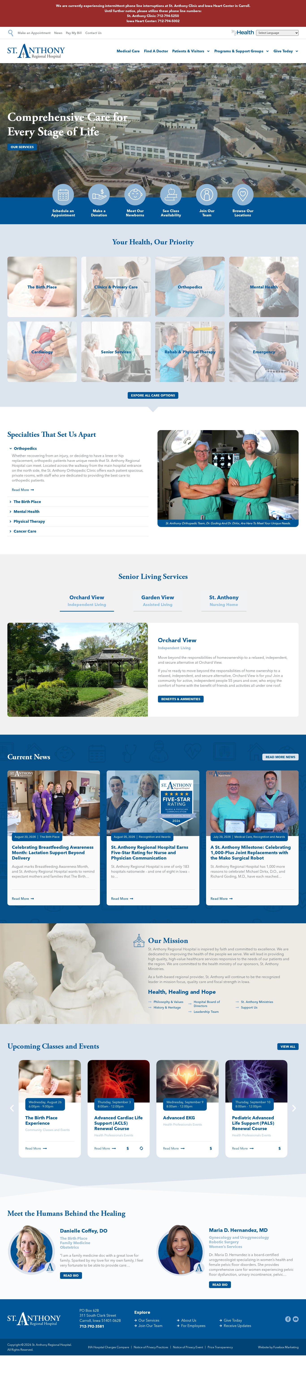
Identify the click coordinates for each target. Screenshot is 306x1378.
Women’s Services (225, 1246)
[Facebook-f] (288, 1319)
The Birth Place (73, 1238)
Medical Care (128, 51)
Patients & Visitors (188, 51)
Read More (33, 1148)
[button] (11, 1109)
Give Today (283, 51)
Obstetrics (69, 1247)
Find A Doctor (156, 51)
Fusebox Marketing (286, 1347)
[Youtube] (296, 1319)
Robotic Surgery (224, 1241)
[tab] (87, 601)
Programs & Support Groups (238, 51)
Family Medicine (75, 1242)
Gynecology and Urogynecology (239, 1237)
